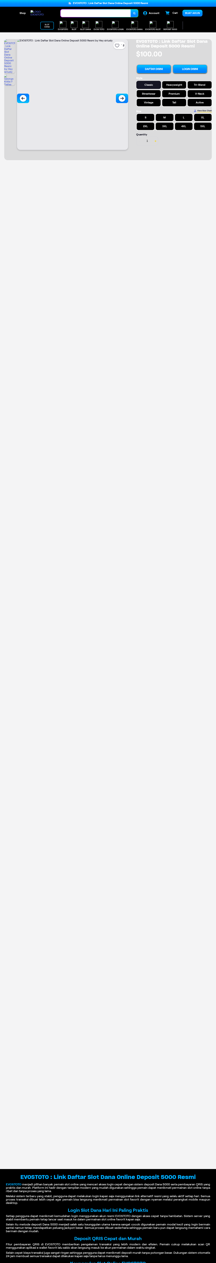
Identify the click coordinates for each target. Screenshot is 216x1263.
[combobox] (96, 13)
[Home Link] (42, 13)
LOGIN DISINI (190, 69)
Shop (23, 13)
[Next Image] (122, 98)
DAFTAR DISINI (154, 69)
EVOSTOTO (13, 1184)
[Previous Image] (23, 98)
